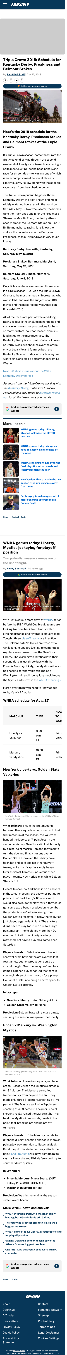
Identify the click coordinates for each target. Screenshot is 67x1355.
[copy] (22, 80)
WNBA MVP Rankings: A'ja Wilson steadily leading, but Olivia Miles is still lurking (30, 1215)
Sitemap (43, 1315)
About (6, 1304)
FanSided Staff (16, 74)
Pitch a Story (46, 1321)
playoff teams (31, 638)
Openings (8, 1309)
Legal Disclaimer (48, 1332)
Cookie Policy (11, 1332)
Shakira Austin (20, 1153)
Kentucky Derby (19, 517)
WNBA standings (50, 680)
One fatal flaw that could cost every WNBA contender (31, 1251)
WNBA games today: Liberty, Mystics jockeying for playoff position (33, 1233)
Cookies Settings (49, 1338)
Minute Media (19, 1351)
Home (5, 517)
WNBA (48, 619)
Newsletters (10, 1321)
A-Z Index (8, 1315)
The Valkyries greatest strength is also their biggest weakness (31, 1224)
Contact (43, 1304)
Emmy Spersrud (16, 568)
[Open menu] (5, 4)
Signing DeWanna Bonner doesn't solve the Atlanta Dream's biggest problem (30, 1242)
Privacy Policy (11, 1326)
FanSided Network (50, 1309)
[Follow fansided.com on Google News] (56, 409)
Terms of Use (46, 1326)
